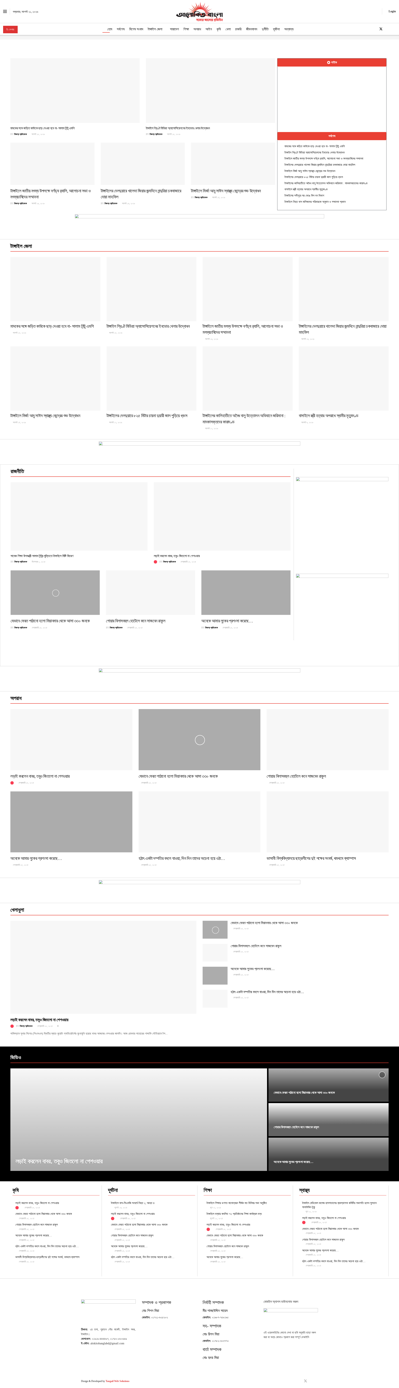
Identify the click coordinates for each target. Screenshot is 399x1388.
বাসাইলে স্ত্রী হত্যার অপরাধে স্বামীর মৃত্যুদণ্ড (306, 189)
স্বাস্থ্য (304, 1190)
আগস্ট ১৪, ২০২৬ (218, 197)
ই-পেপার (10, 29)
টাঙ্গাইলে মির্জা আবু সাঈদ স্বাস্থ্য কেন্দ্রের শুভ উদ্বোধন (226, 190)
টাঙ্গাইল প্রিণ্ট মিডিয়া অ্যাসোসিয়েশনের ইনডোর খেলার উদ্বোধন (178, 128)
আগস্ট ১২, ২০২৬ (115, 422)
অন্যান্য (288, 29)
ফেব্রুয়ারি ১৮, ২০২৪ (188, 561)
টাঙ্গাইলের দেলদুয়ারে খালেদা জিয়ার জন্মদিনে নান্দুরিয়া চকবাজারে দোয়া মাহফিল (319, 164)
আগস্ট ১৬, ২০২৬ (37, 203)
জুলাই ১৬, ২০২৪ (120, 1207)
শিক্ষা (186, 29)
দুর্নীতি (265, 29)
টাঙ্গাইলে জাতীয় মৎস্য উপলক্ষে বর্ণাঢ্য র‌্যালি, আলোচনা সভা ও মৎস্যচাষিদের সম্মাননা (323, 158)
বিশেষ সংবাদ (136, 29)
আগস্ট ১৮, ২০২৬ (38, 134)
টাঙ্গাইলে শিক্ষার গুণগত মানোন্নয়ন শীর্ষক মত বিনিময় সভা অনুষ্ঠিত (237, 1203)
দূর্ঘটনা (276, 29)
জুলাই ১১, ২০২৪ (216, 1218)
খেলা (228, 29)
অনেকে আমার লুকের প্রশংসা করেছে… (227, 620)
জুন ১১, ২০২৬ (310, 1211)
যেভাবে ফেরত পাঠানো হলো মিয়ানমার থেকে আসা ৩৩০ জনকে (50, 620)
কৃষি (219, 29)
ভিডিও (15, 1057)
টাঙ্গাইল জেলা (155, 29)
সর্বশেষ (121, 29)
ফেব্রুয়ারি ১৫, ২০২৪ (39, 627)
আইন (209, 29)
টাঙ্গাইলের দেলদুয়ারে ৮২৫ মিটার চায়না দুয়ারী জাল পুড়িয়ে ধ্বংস (313, 177)
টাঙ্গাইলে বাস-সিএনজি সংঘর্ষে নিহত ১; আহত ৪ (133, 1203)
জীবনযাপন (251, 29)
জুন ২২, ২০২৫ (215, 1207)
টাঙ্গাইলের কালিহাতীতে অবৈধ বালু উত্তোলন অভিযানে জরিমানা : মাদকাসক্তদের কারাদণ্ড (326, 183)
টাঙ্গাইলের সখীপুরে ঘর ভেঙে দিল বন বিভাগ (304, 195)
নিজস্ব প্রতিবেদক (20, 134)
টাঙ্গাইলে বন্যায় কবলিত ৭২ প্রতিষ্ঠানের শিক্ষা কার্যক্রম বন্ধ (234, 1213)
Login (392, 11)
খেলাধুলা (17, 910)
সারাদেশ (174, 29)
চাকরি (238, 29)
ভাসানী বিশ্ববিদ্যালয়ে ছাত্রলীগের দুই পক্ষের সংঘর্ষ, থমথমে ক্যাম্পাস (311, 858)
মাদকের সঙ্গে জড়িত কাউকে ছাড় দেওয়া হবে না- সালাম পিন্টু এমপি (42, 128)
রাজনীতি (17, 471)
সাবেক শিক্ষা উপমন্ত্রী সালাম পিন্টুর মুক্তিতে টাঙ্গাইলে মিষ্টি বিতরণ (42, 556)
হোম (109, 29)
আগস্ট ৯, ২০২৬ (307, 422)
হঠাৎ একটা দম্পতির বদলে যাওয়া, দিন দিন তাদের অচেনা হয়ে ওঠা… (182, 858)
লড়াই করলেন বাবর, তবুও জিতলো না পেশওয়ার (177, 556)
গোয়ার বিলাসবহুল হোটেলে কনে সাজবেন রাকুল (135, 620)
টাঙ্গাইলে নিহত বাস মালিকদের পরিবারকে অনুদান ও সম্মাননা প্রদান (315, 201)
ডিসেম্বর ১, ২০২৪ (38, 561)
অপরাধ (197, 29)
